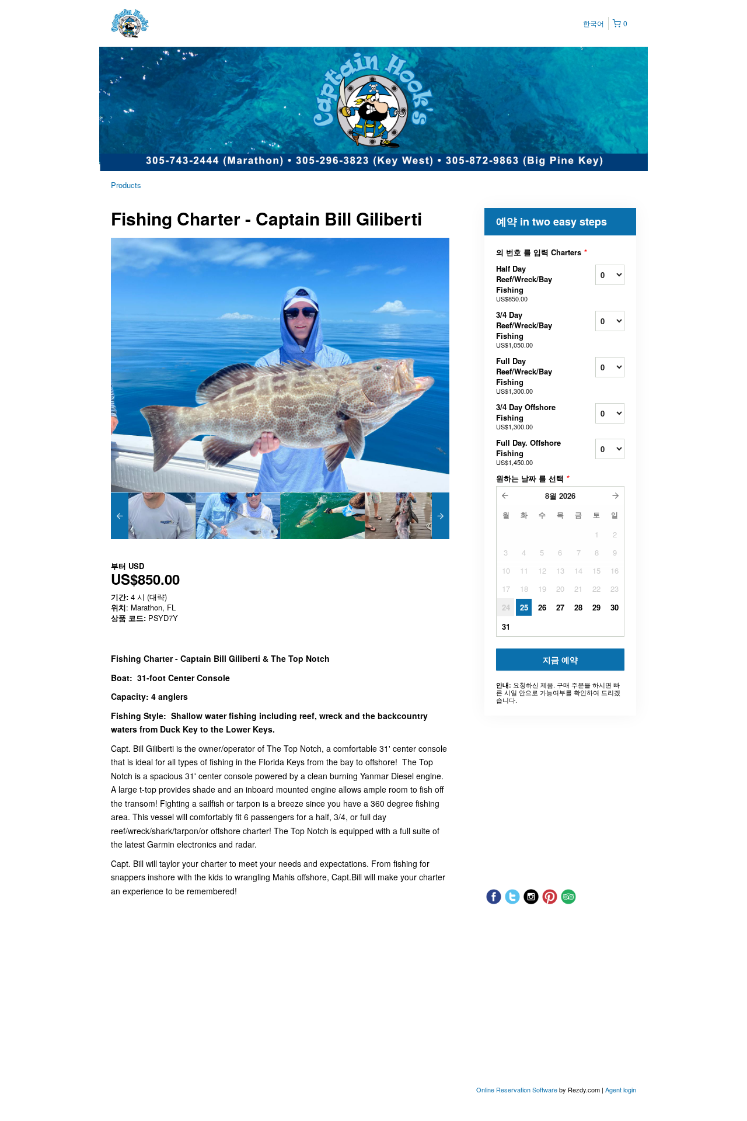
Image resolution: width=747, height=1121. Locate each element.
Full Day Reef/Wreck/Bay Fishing (524, 375)
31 (506, 626)
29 (596, 607)
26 (542, 607)
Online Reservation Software (516, 1089)
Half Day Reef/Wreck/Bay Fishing (524, 283)
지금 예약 (560, 659)
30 (614, 607)
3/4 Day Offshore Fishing (526, 416)
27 (560, 607)
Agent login (620, 1089)
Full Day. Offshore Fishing (528, 452)
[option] (153, 515)
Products (126, 184)
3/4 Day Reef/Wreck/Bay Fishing (524, 329)
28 (578, 607)
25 (524, 607)
